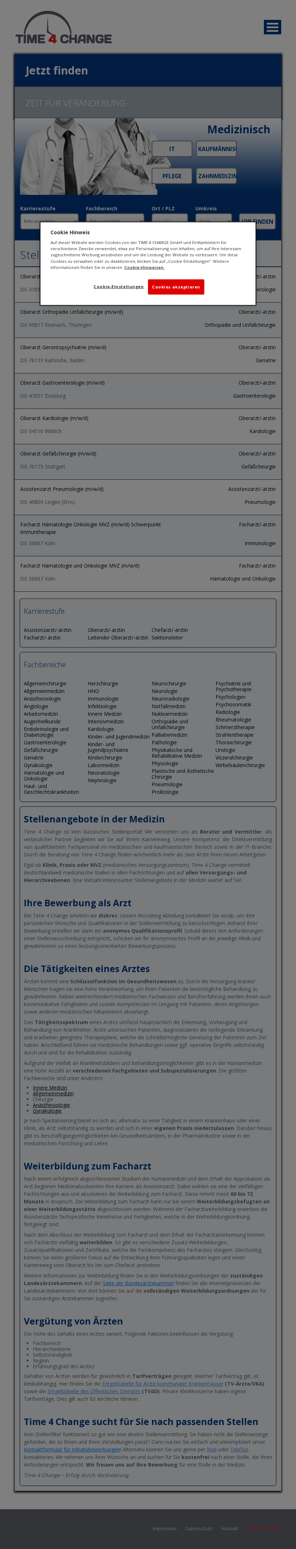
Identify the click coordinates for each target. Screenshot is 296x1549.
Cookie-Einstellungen (118, 286)
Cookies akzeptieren (176, 286)
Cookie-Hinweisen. (144, 267)
